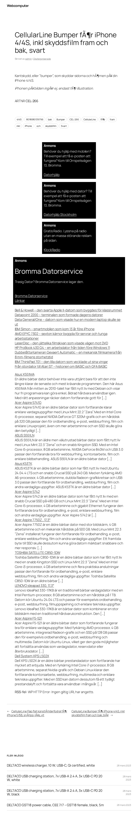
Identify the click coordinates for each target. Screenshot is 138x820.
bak (50, 119)
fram (112, 119)
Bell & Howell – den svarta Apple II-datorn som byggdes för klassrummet (68, 310)
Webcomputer (18, 5)
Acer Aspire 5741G (28, 402)
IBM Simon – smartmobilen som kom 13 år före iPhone (55, 329)
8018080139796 (34, 119)
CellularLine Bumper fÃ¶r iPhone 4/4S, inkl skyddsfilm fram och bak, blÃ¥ (98, 713)
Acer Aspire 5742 (27, 491)
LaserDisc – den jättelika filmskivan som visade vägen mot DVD (61, 343)
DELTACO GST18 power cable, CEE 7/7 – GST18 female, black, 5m (55, 805)
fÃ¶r (102, 119)
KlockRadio (52, 250)
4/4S (19, 119)
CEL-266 (74, 119)
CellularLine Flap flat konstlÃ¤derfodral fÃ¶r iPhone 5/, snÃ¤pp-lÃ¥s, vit (37, 713)
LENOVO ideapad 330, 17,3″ (34, 585)
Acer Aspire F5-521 (28, 618)
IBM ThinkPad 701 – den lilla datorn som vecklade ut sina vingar (61, 361)
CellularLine (89, 119)
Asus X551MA (24, 374)
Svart (64, 126)
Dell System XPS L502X (32, 656)
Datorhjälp (52, 174)
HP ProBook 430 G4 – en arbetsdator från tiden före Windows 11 (62, 347)
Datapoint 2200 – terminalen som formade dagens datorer (59, 315)
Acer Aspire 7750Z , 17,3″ (32, 520)
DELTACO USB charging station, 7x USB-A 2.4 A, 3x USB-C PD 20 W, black (54, 792)
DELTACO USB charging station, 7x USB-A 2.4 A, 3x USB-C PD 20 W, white (54, 778)
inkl (18, 126)
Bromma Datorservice (31, 296)
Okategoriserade (42, 58)
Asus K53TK (23, 463)
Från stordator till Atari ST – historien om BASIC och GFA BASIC (61, 366)
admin (28, 58)
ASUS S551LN (24, 435)
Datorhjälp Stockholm (60, 214)
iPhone (28, 126)
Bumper (61, 119)
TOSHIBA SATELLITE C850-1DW (37, 552)
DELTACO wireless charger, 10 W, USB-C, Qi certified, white (51, 765)
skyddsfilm (50, 126)
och (39, 126)
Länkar (20, 300)
